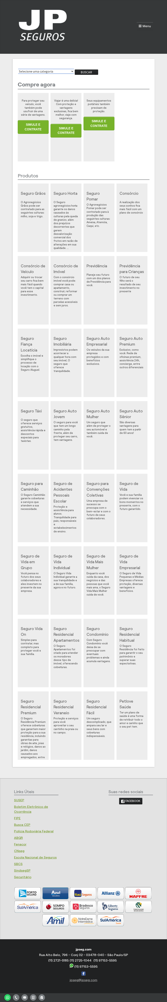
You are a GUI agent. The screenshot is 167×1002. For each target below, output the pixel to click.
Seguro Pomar (93, 196)
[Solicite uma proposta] (33, 997)
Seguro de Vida (129, 486)
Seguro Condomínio (98, 632)
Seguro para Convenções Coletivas (98, 489)
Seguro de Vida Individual (63, 562)
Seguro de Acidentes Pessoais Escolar (63, 492)
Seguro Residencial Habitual (130, 635)
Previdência (97, 266)
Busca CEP (22, 824)
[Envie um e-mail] (24, 997)
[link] (130, 801)
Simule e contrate (33, 127)
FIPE (17, 818)
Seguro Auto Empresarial (98, 341)
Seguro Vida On (32, 632)
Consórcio (129, 193)
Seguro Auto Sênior (131, 414)
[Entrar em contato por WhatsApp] (7, 997)
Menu (147, 26)
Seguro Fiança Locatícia (29, 344)
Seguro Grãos (33, 193)
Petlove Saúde (126, 704)
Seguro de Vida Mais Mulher (96, 562)
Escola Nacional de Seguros (35, 857)
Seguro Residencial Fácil (97, 707)
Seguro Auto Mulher (98, 414)
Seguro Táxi (31, 411)
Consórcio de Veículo (33, 269)
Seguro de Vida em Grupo (30, 562)
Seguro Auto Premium (131, 341)
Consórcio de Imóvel (66, 269)
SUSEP (19, 800)
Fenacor (20, 844)
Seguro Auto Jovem (65, 414)
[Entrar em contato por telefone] (16, 997)
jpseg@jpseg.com (83, 980)
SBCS (18, 864)
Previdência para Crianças (132, 269)
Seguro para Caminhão (32, 486)
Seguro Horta (65, 193)
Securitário (22, 877)
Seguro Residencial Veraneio (64, 707)
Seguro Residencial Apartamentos (66, 635)
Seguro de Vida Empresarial (130, 562)
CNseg (19, 851)
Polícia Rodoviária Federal (34, 831)
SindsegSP (22, 870)
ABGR (18, 838)
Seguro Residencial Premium (31, 707)
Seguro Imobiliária (62, 341)
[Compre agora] (41, 997)
